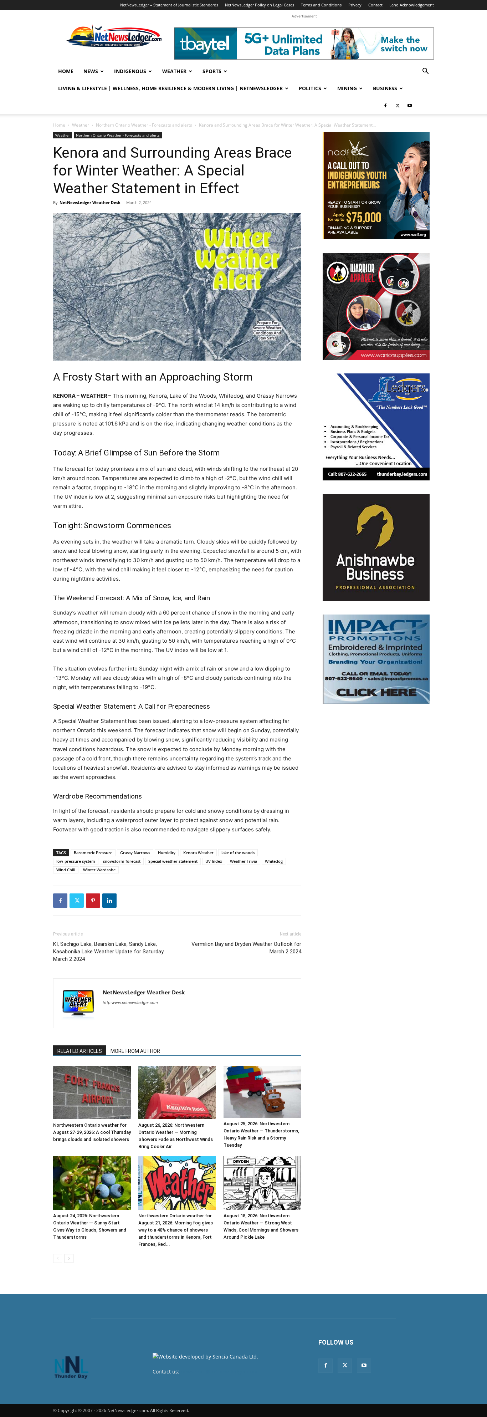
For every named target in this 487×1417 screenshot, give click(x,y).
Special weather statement (173, 861)
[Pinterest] (93, 900)
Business (385, 88)
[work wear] (376, 306)
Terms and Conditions (321, 4)
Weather (174, 71)
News (90, 71)
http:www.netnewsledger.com (130, 1002)
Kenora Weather (198, 852)
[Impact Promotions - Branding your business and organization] (376, 659)
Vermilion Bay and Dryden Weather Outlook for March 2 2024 (246, 948)
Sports (212, 71)
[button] (425, 71)
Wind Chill (65, 869)
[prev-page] (57, 1258)
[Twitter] (397, 105)
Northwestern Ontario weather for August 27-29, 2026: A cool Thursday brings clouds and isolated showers (92, 1132)
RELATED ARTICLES (79, 1051)
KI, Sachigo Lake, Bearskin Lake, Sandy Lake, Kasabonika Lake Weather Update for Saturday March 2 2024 (108, 951)
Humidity (166, 852)
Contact (375, 4)
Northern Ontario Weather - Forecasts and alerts (144, 125)
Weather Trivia (243, 861)
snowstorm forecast (121, 861)
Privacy (355, 4)
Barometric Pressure (93, 852)
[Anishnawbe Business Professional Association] (376, 547)
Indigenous (130, 71)
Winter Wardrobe (99, 869)
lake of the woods (238, 852)
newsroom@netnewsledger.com (219, 1371)
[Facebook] (385, 105)
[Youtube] (409, 105)
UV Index (213, 861)
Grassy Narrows (135, 852)
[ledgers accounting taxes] (376, 426)
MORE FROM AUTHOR (135, 1051)
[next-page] (69, 1258)
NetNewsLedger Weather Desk (90, 202)
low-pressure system (75, 861)
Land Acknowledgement (411, 4)
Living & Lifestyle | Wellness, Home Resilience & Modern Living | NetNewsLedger (170, 88)
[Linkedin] (109, 900)
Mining (347, 88)
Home (65, 71)
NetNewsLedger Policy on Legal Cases (259, 4)
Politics (310, 88)
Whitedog (274, 861)
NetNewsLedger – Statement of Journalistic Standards (169, 4)
